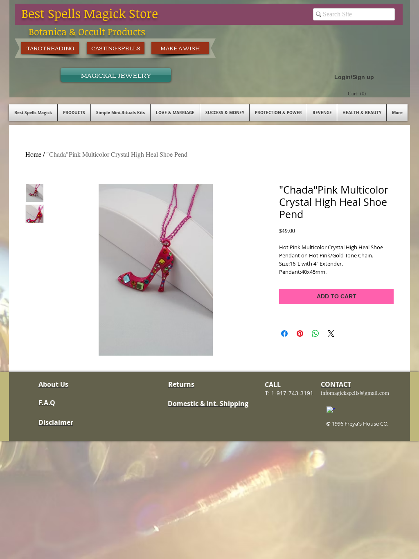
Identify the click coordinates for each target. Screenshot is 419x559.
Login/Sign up (354, 77)
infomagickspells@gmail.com (355, 393)
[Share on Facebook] (284, 333)
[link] (358, 93)
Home (33, 154)
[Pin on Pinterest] (300, 333)
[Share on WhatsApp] (315, 333)
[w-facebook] (331, 410)
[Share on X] (331, 333)
